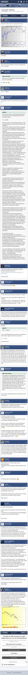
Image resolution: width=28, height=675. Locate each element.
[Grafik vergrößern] (5, 55)
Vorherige (5, 15)
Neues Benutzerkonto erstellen (14, 650)
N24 (2, 476)
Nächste (23, 15)
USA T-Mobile (4, 338)
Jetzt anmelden (14, 657)
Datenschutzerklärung (17, 672)
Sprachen (9, 672)
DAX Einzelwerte (20, 11)
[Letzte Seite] (26, 15)
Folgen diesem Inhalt (13, 661)
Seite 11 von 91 (14, 15)
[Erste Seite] (1, 15)
